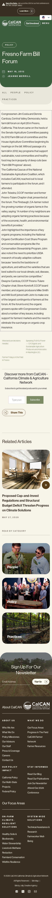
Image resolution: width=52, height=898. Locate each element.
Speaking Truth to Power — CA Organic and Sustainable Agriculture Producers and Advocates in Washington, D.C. (36, 346)
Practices (9, 99)
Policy (9, 45)
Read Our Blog (34, 774)
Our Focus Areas (35, 727)
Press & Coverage (11, 750)
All (4, 92)
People (16, 92)
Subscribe (35, 399)
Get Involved (32, 23)
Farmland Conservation (13, 857)
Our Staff (6, 746)
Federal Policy (9, 791)
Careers (6, 755)
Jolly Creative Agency (28, 885)
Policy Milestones (10, 737)
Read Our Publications (38, 778)
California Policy (10, 777)
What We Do (8, 732)
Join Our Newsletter (37, 783)
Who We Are (8, 727)
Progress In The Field (37, 732)
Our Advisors (8, 741)
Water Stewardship (11, 843)
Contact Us (7, 760)
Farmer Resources (36, 746)
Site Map (35, 881)
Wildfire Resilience (11, 862)
